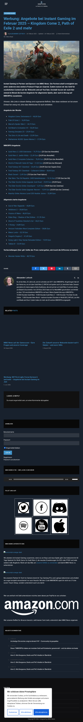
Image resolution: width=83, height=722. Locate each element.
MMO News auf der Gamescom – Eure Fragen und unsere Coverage (19, 344)
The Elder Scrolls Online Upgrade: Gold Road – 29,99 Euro (30, 182)
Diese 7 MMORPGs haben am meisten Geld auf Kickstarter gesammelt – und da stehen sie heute (44, 648)
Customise (13, 712)
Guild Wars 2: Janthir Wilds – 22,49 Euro (23, 155)
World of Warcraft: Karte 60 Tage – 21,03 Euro (25, 163)
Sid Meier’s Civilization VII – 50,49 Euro (23, 128)
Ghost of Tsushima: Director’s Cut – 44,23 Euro (25, 221)
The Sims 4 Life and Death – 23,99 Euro (23, 135)
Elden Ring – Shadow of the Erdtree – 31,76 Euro (26, 217)
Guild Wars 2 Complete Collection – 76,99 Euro (26, 159)
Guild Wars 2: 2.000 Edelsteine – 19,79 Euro (24, 152)
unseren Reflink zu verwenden (46, 563)
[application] (41, 479)
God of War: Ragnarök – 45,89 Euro (21, 206)
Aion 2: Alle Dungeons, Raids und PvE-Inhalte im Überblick (30, 655)
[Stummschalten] (70, 479)
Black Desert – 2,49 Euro (17, 174)
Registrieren (8, 457)
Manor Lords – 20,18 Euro (18, 232)
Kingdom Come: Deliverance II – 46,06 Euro (24, 116)
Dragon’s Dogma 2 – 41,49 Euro (20, 236)
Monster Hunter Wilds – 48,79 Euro (21, 256)
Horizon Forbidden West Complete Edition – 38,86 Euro (29, 229)
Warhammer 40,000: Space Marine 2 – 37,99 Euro (26, 139)
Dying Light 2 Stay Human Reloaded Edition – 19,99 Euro (29, 240)
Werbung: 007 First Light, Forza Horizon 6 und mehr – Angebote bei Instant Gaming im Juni (21, 379)
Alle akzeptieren (41, 712)
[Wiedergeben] (6, 479)
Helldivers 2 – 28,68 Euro (17, 210)
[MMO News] (41, 4)
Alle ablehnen (26, 712)
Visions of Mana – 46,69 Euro (19, 213)
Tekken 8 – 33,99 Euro (16, 244)
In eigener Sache (10, 13)
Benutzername (9, 432)
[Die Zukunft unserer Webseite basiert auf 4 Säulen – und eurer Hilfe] (61, 329)
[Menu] (6, 3)
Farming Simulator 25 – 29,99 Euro (21, 132)
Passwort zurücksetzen (12, 460)
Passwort (7, 440)
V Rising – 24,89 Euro (16, 225)
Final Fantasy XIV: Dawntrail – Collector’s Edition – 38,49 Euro (31, 171)
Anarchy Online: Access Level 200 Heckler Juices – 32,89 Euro (32, 193)
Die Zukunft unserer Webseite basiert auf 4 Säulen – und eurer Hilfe (60, 344)
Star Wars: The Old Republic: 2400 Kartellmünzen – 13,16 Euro (31, 178)
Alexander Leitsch (17, 34)
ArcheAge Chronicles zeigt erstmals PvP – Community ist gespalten (34, 641)
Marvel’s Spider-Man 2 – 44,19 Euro (21, 124)
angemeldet (18, 400)
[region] (28, 703)
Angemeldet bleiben (13, 448)
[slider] (75, 479)
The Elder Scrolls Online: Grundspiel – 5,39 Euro (26, 186)
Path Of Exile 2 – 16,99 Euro (19, 120)
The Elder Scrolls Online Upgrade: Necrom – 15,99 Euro (29, 190)
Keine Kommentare (64, 34)
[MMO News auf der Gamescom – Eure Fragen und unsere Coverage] (22, 329)
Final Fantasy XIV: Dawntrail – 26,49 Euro (23, 167)
